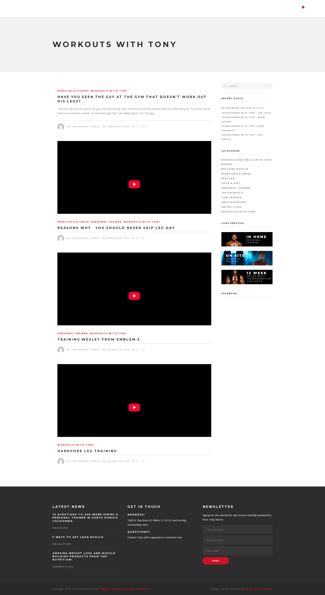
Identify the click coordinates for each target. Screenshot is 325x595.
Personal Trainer (235, 188)
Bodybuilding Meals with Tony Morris (246, 162)
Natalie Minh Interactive (259, 588)
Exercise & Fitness (236, 173)
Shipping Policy (108, 588)
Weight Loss (231, 207)
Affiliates (143, 588)
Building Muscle (234, 169)
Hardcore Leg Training (87, 451)
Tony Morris (231, 197)
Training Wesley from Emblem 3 (98, 339)
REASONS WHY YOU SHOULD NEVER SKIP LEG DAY (116, 228)
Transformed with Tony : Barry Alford (243, 119)
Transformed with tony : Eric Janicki (242, 137)
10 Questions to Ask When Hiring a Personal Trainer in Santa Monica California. (85, 517)
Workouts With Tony (238, 211)
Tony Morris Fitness (85, 127)
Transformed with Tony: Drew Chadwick (242, 128)
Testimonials (232, 192)
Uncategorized (233, 202)
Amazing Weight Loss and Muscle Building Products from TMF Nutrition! (83, 556)
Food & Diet (230, 183)
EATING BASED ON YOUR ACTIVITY (242, 108)
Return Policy (127, 588)
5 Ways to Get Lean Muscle (78, 537)
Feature (228, 178)
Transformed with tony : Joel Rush (246, 113)
